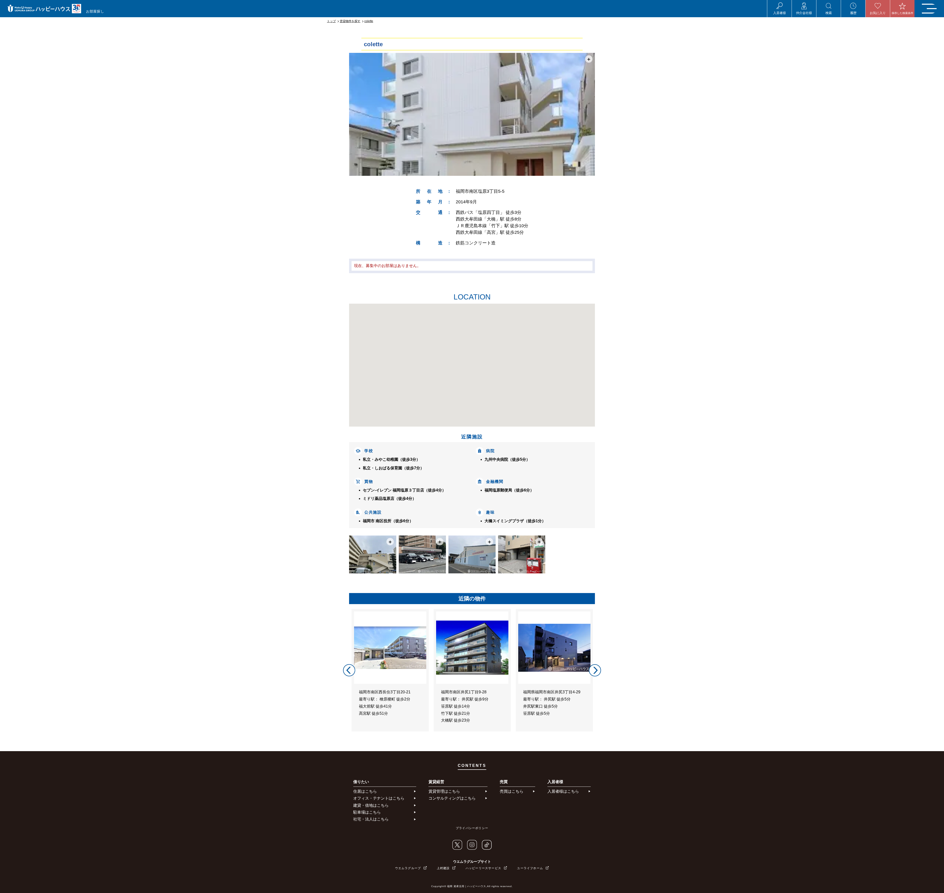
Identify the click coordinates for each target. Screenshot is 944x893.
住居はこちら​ (365, 791)
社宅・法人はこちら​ (371, 819)
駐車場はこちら (367, 812)
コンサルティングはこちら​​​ (452, 798)
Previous (349, 670)
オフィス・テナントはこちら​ (378, 798)
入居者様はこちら (563, 791)
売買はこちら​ (511, 791)
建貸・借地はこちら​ (371, 805)
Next (595, 670)
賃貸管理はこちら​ (444, 791)
